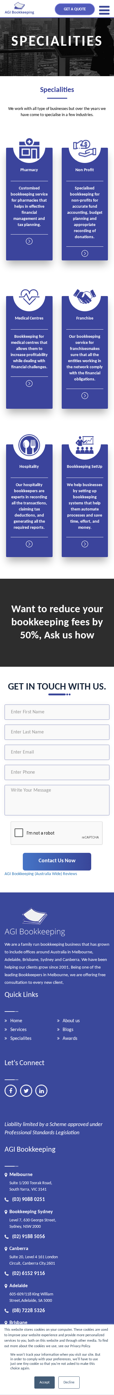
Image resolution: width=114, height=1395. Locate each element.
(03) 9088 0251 (28, 1199)
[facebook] (11, 1091)
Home (16, 1021)
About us (71, 1021)
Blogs (68, 1029)
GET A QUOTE (75, 9)
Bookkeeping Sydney (31, 1212)
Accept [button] (45, 1382)
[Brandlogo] (20, 14)
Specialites (20, 1038)
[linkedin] (41, 1091)
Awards (70, 1038)
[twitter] (26, 1091)
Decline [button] (69, 1382)
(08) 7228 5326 (28, 1310)
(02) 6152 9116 (28, 1273)
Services (18, 1029)
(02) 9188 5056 (28, 1236)
